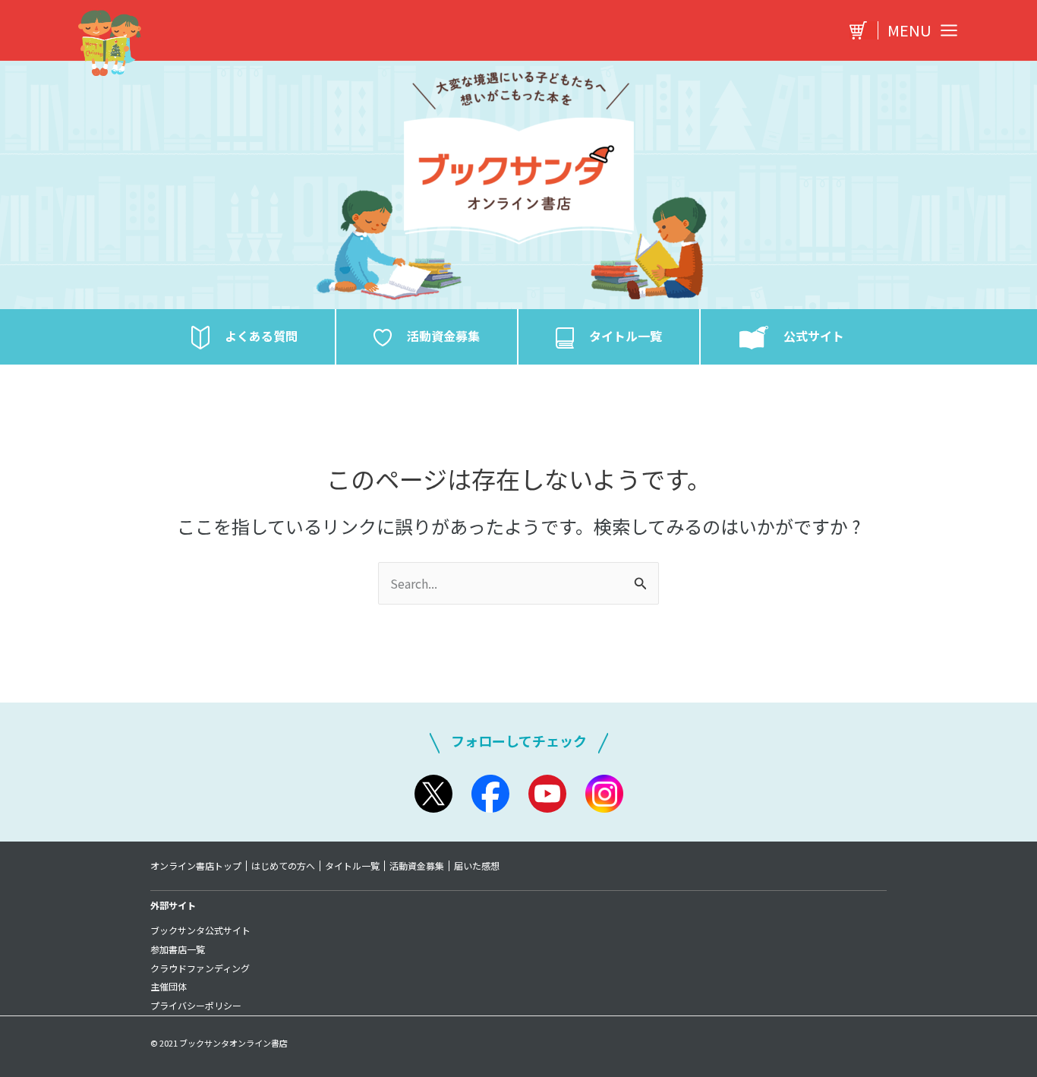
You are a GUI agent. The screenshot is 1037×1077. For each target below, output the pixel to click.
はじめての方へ (283, 866)
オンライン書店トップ (195, 866)
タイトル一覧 (352, 866)
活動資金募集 (416, 866)
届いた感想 (477, 866)
